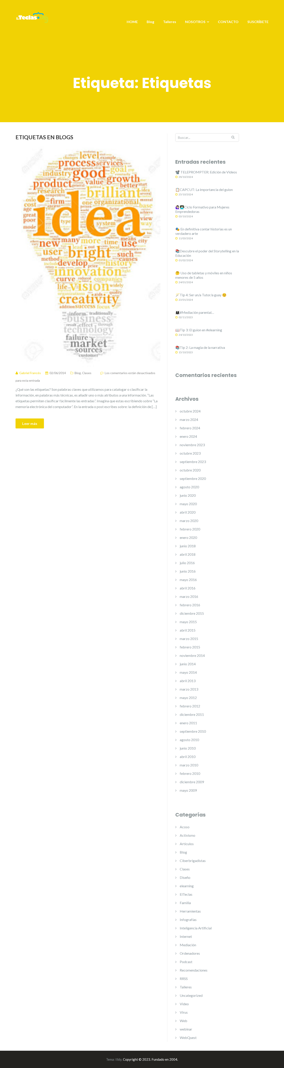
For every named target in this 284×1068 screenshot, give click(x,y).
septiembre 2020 (193, 478)
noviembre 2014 (192, 655)
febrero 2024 (190, 428)
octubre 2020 (190, 470)
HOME (132, 22)
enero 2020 (188, 537)
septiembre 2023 (193, 461)
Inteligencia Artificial (196, 928)
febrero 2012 (190, 706)
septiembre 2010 (193, 731)
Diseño (185, 877)
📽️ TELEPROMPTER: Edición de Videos (206, 172)
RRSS (184, 978)
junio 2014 (188, 664)
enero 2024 (188, 436)
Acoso (184, 827)
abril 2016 (187, 588)
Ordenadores (190, 953)
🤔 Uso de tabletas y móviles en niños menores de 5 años (203, 275)
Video (184, 1004)
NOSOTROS (195, 22)
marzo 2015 (189, 638)
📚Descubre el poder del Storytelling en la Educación (207, 253)
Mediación (188, 945)
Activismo (187, 835)
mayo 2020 (188, 504)
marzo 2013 (189, 689)
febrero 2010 (190, 773)
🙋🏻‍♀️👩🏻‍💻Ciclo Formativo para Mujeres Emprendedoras (202, 209)
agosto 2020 (189, 487)
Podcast (186, 962)
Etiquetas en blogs (44, 137)
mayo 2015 (188, 622)
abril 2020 (187, 512)
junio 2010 (188, 748)
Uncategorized (191, 995)
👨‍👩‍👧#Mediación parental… (194, 312)
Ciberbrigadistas (193, 860)
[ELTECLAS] (32, 20)
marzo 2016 (189, 596)
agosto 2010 (189, 740)
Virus (184, 1012)
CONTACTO (228, 22)
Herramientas (190, 911)
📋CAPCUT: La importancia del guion (204, 189)
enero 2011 (188, 723)
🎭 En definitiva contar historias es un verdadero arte (203, 231)
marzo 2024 (189, 419)
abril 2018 (187, 554)
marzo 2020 (189, 520)
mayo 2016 (188, 579)
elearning (187, 886)
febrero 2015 (190, 647)
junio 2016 (188, 571)
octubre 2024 (190, 411)
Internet (186, 936)
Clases (86, 373)
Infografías (188, 919)
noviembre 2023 (192, 445)
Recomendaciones (193, 970)
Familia (185, 903)
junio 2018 (188, 546)
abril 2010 (187, 756)
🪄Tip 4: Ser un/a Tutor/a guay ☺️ (201, 295)
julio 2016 (187, 563)
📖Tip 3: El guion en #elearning (198, 330)
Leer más (29, 423)
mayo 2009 (188, 790)
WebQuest (188, 1037)
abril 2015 (187, 630)
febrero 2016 (190, 605)
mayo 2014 (188, 672)
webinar (186, 1029)
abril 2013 (187, 681)
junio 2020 (188, 495)
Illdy (118, 1059)
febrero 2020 (190, 529)
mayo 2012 (188, 697)
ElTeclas (186, 894)
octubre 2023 (190, 453)
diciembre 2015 (192, 613)
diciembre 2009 (192, 782)
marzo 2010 (189, 765)
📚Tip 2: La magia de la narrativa (200, 347)
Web (183, 1021)
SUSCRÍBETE (257, 22)
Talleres (169, 22)
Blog (150, 22)
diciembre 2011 (192, 714)
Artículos (187, 844)
